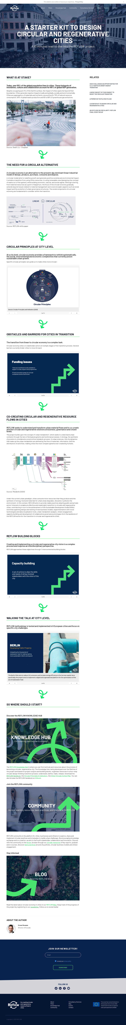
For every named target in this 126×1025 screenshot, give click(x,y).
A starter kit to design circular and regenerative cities (103, 104)
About (43, 8)
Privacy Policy (79, 2)
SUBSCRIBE (63, 967)
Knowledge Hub (61, 8)
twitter (110, 1020)
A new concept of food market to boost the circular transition (102, 93)
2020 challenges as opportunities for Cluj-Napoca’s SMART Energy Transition (104, 85)
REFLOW (19, 767)
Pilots (50, 8)
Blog (99, 8)
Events (106, 8)
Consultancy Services (87, 8)
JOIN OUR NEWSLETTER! (63, 948)
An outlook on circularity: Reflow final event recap (103, 111)
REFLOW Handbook (14, 776)
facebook (114, 1020)
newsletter (35, 907)
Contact (114, 8)
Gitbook (38, 778)
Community (73, 8)
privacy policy (67, 961)
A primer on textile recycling (101, 99)
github (117, 1020)
